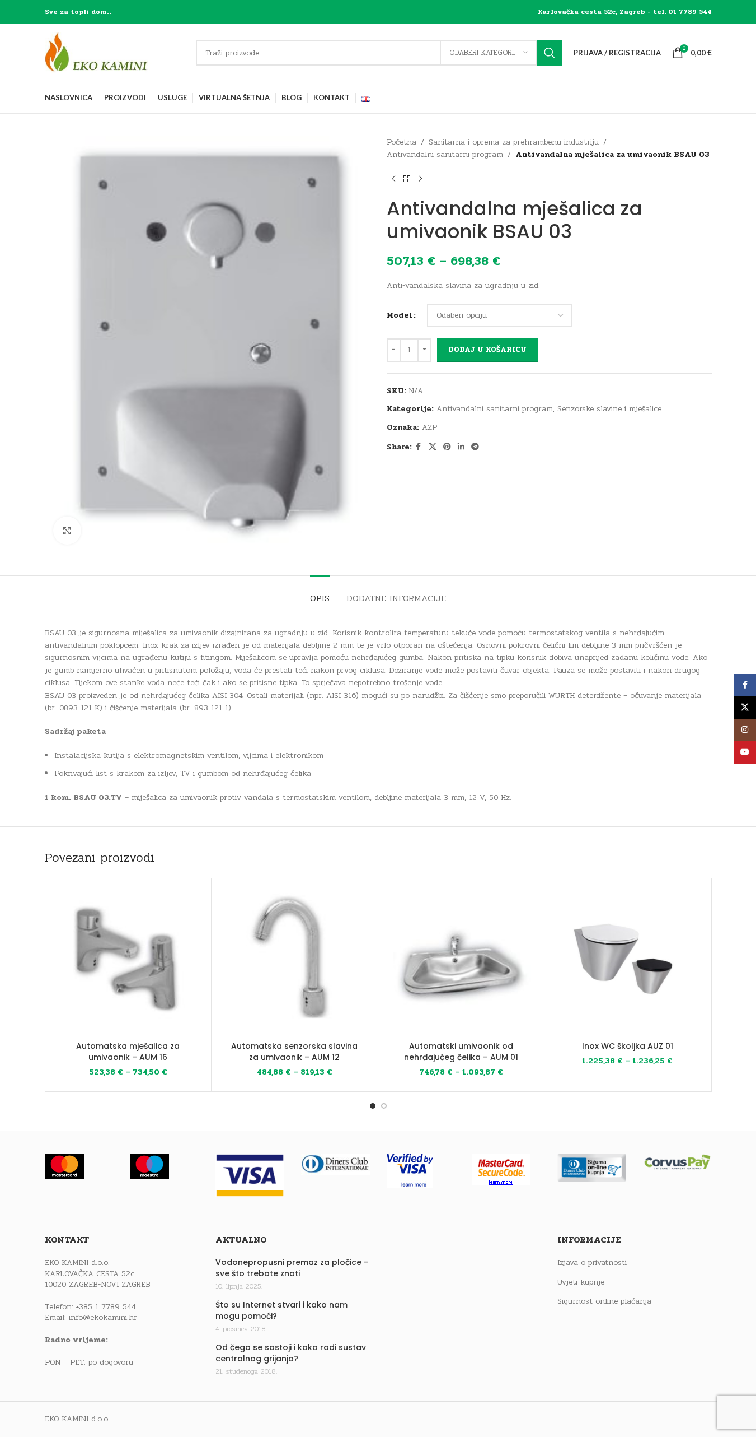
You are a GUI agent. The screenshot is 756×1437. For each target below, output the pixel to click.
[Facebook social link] (418, 447)
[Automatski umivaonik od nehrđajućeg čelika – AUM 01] (461, 961)
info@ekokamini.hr (103, 1317)
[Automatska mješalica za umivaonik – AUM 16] (128, 961)
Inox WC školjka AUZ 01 (627, 1046)
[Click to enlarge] (67, 531)
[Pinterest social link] (447, 447)
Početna (401, 142)
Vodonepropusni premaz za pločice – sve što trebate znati (292, 1268)
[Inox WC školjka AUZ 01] (627, 961)
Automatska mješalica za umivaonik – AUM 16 (128, 1051)
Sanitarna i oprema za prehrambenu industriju (514, 142)
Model (399, 315)
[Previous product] (393, 179)
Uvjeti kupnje (580, 1282)
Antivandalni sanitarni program (445, 154)
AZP (429, 427)
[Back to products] (407, 179)
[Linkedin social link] (461, 447)
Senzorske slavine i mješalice (609, 409)
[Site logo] (115, 52)
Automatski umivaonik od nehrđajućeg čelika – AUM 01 (461, 1051)
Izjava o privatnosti (592, 1262)
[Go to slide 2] (384, 1106)
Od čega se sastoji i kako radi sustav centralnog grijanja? (290, 1353)
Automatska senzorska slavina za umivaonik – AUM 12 (294, 1051)
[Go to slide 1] (372, 1106)
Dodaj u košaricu (487, 349)
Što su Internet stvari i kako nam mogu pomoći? (281, 1311)
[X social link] (432, 447)
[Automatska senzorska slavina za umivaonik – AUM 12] (294, 961)
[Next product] (420, 179)
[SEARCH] (549, 53)
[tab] (320, 592)
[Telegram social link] (475, 447)
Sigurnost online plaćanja (604, 1301)
